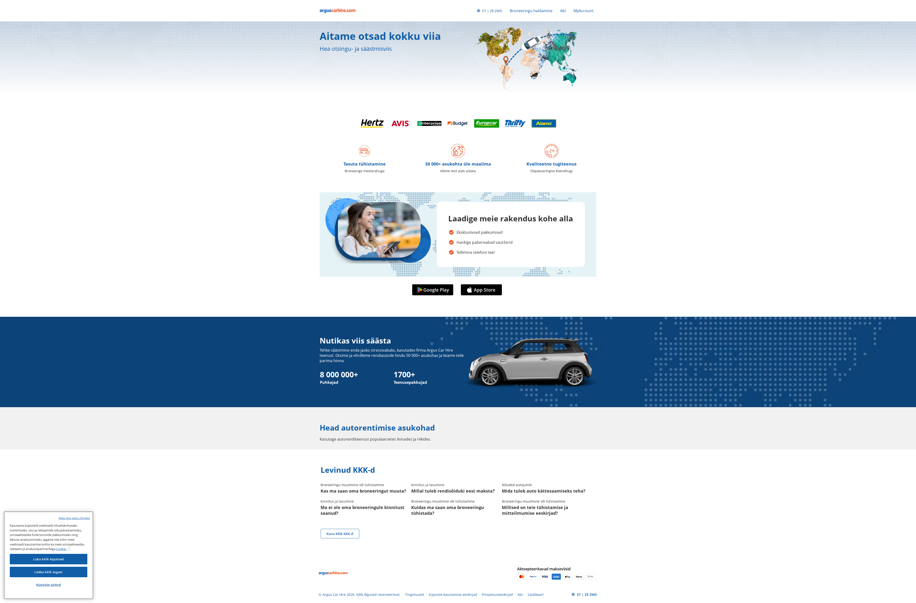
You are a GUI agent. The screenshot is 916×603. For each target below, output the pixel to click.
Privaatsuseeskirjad (497, 594)
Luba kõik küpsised (48, 559)
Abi (563, 10)
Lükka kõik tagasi (48, 572)
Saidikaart (536, 594)
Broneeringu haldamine (531, 10)
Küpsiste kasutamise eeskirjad (453, 594)
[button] (433, 290)
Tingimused (414, 594)
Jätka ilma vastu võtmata (74, 518)
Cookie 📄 (63, 549)
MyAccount (583, 10)
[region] (48, 555)
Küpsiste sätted (48, 584)
